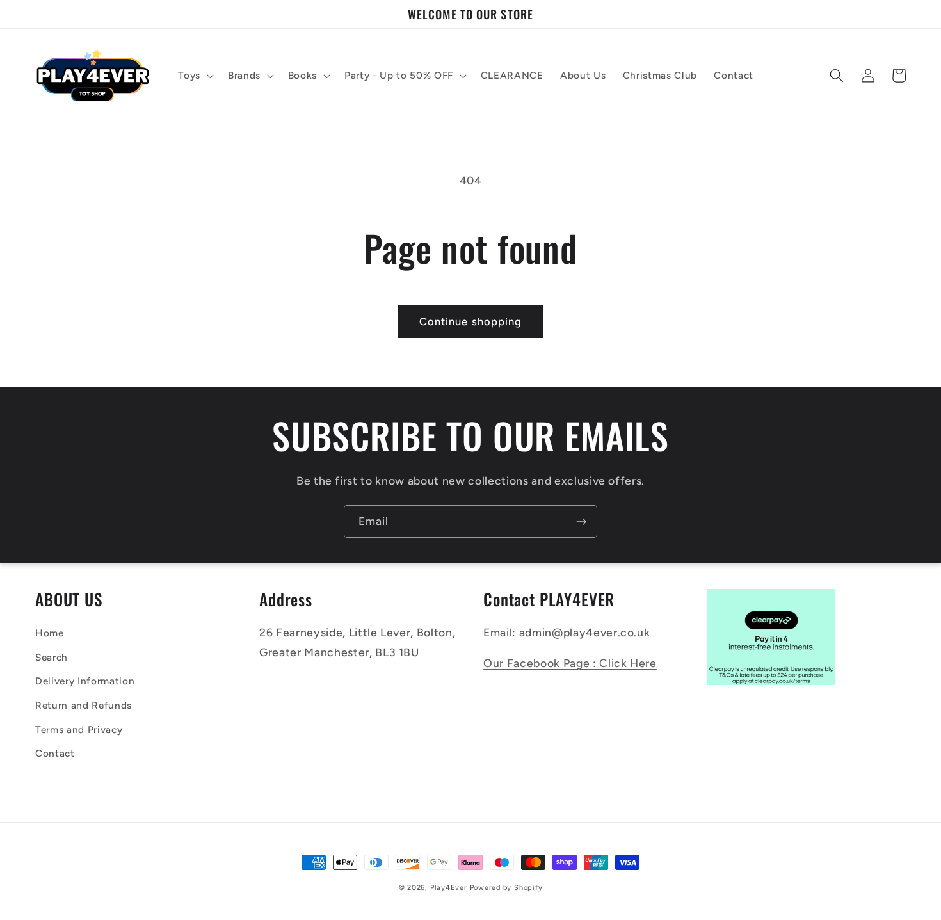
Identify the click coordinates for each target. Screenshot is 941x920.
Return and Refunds (83, 705)
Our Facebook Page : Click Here (570, 663)
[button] (195, 75)
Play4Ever (448, 888)
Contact (55, 753)
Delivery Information (84, 681)
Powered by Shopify (506, 888)
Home (49, 633)
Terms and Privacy (78, 729)
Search (51, 657)
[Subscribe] (581, 521)
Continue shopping (470, 321)
